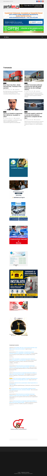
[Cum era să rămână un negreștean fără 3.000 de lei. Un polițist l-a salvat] (13, 104)
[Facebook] (37, 1)
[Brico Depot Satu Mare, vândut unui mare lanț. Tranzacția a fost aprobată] (13, 76)
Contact (19, 472)
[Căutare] (42, 37)
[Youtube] (43, 1)
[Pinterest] (39, 1)
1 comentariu (16, 89)
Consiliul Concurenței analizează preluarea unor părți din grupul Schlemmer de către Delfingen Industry (33, 87)
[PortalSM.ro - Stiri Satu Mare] (11, 8)
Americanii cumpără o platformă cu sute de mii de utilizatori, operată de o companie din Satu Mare (33, 116)
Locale (5, 83)
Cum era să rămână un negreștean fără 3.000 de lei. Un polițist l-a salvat (12, 115)
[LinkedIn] (41, 1)
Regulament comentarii (25, 472)
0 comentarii (17, 118)
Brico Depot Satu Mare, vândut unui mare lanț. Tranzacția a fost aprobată (12, 86)
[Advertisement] (23, 52)
